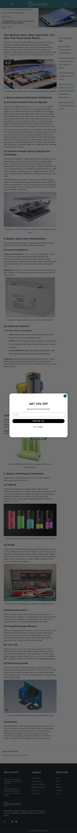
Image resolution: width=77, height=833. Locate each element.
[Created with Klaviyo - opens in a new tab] (38, 438)
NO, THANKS (38, 427)
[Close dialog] (65, 395)
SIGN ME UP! (38, 421)
